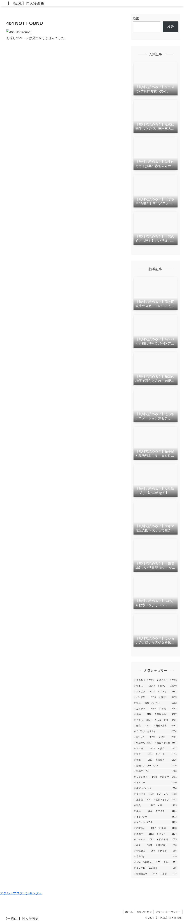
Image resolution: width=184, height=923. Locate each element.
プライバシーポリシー (168, 911)
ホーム (129, 911)
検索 (136, 18)
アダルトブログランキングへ (21, 893)
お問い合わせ (144, 911)
